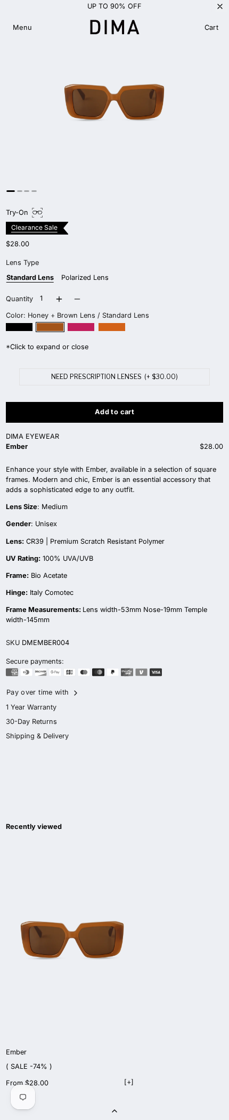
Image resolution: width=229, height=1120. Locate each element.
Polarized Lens (85, 277)
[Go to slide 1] (10, 191)
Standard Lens (30, 277)
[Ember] (72, 941)
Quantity (19, 299)
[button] (22, 28)
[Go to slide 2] (20, 191)
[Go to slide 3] (26, 191)
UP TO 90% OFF (114, 6)
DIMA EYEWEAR (32, 436)
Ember (16, 1052)
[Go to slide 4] (33, 191)
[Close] (220, 6)
